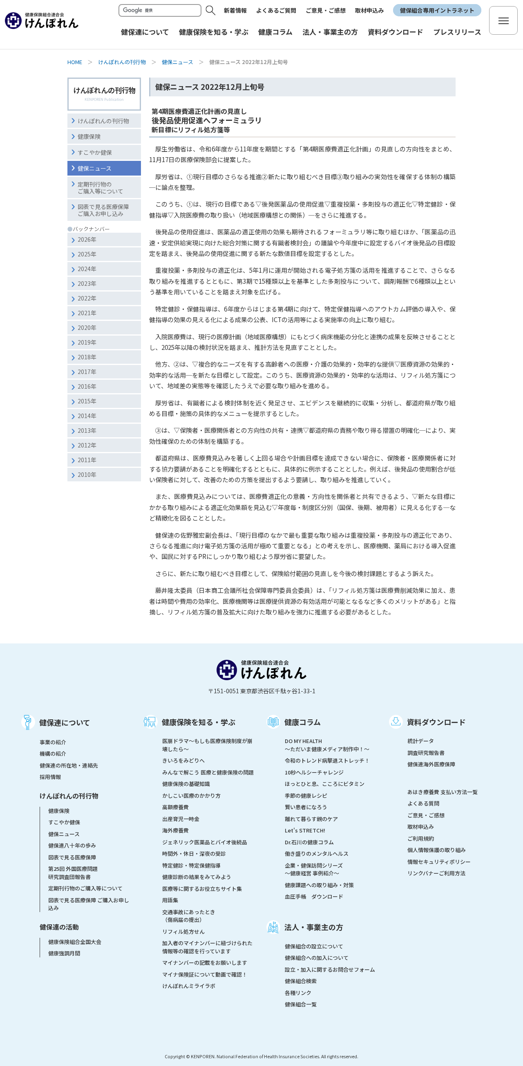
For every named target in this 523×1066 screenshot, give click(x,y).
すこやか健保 (95, 152)
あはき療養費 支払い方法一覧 (442, 792)
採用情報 (50, 777)
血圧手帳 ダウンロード (314, 896)
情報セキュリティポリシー (439, 862)
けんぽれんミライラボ (188, 986)
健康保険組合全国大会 (74, 942)
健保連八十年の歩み (72, 845)
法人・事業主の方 (313, 926)
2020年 (87, 327)
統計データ (420, 741)
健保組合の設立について (314, 946)
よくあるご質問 (276, 10)
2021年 (87, 313)
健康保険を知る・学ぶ (198, 722)
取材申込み (369, 10)
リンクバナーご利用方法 (436, 873)
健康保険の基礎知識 (186, 784)
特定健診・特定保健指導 (191, 865)
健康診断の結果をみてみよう (196, 877)
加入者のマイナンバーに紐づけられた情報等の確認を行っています (207, 947)
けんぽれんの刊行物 (122, 62)
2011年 (87, 460)
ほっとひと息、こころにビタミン (324, 784)
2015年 (87, 401)
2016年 (87, 386)
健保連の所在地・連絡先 (69, 765)
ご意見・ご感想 (326, 10)
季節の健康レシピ (306, 795)
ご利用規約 (420, 838)
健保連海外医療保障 (431, 764)
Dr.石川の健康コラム (309, 842)
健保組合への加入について (317, 957)
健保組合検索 (301, 981)
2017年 (87, 371)
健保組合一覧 (301, 1004)
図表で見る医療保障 (72, 857)
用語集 (170, 900)
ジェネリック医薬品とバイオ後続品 (204, 842)
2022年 (87, 298)
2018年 (87, 357)
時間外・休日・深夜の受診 (194, 853)
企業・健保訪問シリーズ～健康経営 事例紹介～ (314, 869)
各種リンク (298, 993)
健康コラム (302, 722)
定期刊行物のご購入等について (100, 187)
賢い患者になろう (306, 807)
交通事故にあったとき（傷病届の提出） (188, 916)
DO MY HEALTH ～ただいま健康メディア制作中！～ (327, 745)
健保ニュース (177, 62)
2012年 (87, 445)
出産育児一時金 (180, 819)
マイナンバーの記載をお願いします (204, 962)
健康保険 (89, 136)
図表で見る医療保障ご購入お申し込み (103, 210)
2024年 (87, 269)
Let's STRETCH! (305, 830)
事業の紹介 (53, 742)
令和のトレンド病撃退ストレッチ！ (327, 760)
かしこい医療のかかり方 (191, 795)
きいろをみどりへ (183, 760)
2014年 (87, 416)
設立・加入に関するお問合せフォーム (330, 969)
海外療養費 (175, 830)
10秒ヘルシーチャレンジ (314, 772)
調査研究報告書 (426, 753)
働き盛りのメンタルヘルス (317, 853)
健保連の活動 (59, 927)
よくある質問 (423, 803)
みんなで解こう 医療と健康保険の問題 (208, 772)
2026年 (87, 239)
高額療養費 (175, 807)
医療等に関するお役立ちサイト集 (202, 888)
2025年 (87, 254)
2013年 (87, 430)
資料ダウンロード (436, 722)
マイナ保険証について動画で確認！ (204, 974)
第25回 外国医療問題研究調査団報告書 (73, 873)
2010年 (87, 474)
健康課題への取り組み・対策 (319, 885)
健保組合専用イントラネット (437, 10)
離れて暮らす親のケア (311, 819)
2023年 (87, 283)
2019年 (87, 342)
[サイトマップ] (503, 20)
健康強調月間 (64, 953)
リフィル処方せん (183, 931)
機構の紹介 (53, 753)
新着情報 (235, 10)
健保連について (64, 722)
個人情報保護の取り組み (436, 850)
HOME (74, 62)
